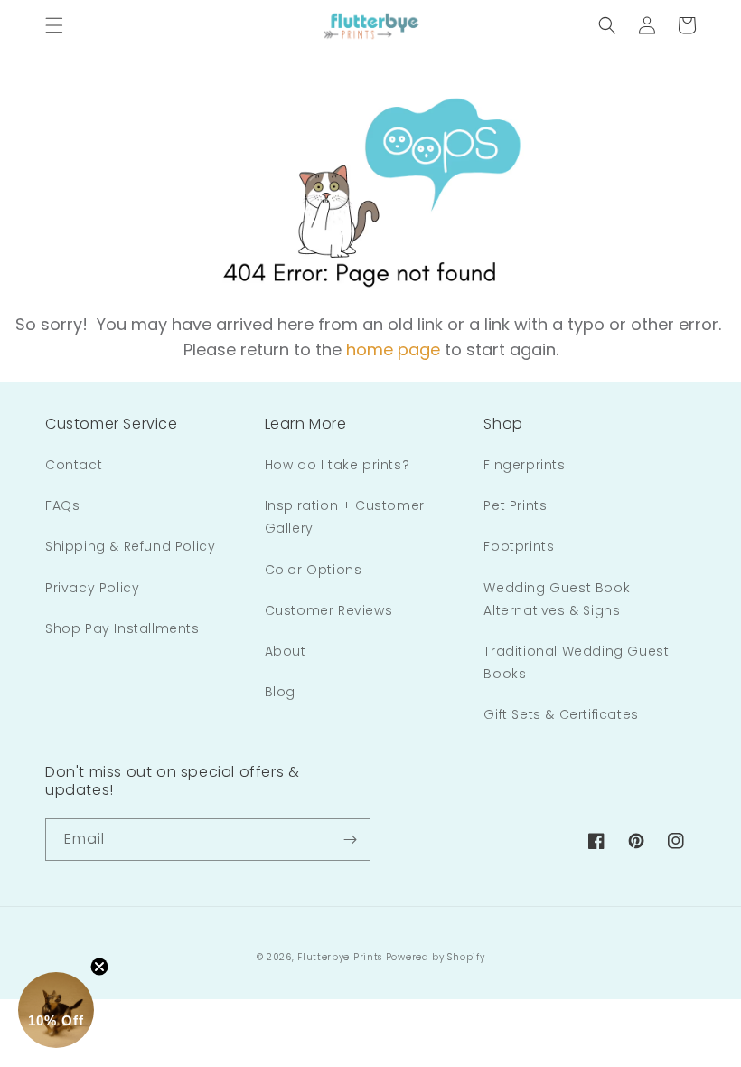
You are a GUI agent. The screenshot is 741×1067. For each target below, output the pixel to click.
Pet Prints (515, 505)
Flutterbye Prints (339, 957)
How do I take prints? (337, 465)
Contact (73, 465)
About (285, 651)
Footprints (518, 546)
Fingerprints (524, 465)
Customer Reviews (329, 610)
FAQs (62, 505)
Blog (280, 692)
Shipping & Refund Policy (130, 546)
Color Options (313, 570)
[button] (54, 25)
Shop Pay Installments (122, 628)
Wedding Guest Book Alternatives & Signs (556, 599)
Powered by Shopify (435, 957)
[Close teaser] (99, 967)
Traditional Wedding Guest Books (576, 662)
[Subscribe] (350, 839)
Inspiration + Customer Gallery (345, 516)
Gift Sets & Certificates (560, 714)
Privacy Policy (92, 588)
